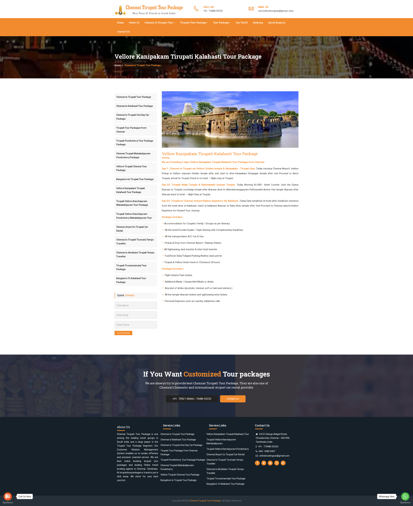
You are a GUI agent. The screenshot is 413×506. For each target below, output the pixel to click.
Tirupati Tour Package (193, 22)
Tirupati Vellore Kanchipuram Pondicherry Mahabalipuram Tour (134, 216)
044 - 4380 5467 (267, 451)
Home (120, 22)
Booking (258, 22)
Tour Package (221, 22)
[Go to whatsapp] (405, 496)
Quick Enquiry (277, 22)
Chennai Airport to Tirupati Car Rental (132, 229)
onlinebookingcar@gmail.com (274, 455)
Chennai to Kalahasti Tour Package (134, 106)
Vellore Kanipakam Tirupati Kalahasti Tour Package (130, 190)
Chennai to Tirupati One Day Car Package (132, 117)
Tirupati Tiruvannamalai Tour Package (131, 267)
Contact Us (123, 31)
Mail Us (263, 7)
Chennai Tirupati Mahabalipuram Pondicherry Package (133, 155)
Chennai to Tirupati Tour (159, 22)
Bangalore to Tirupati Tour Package (135, 179)
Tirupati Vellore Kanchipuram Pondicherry (227, 449)
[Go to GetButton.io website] (8, 503)
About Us (134, 22)
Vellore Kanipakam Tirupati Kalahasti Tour (227, 434)
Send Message (123, 333)
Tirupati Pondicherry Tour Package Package (134, 142)
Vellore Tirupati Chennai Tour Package (131, 168)
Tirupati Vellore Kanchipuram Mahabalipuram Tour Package (132, 203)
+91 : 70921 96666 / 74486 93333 (191, 398)
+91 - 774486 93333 (268, 446)
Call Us (208, 7)
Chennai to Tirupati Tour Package (133, 97)
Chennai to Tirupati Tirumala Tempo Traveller (135, 241)
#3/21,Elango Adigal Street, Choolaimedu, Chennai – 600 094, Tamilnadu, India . (273, 438)
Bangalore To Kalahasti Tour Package (131, 280)
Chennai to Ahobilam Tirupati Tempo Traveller (135, 254)
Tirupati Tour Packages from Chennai (131, 130)
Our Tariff (242, 22)
